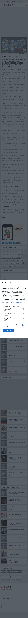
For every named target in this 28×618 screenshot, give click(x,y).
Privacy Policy (21, 335)
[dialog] (14, 309)
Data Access (14, 335)
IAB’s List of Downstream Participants (15, 302)
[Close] (25, 283)
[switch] (23, 309)
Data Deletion (6, 335)
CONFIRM (8, 330)
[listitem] (14, 306)
